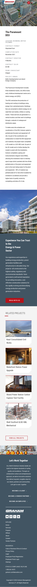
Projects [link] (8, 530)
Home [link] (7, 525)
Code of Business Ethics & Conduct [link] (16, 548)
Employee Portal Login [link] (12, 559)
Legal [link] (7, 554)
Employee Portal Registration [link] (14, 556)
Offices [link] (8, 533)
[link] (15, 3)
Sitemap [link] (8, 562)
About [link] (7, 536)
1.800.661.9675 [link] (10, 569)
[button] (31, 4)
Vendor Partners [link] (10, 541)
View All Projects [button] (16, 438)
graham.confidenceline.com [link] (14, 572)
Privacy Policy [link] (10, 551)
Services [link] (8, 528)
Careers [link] (8, 538)
